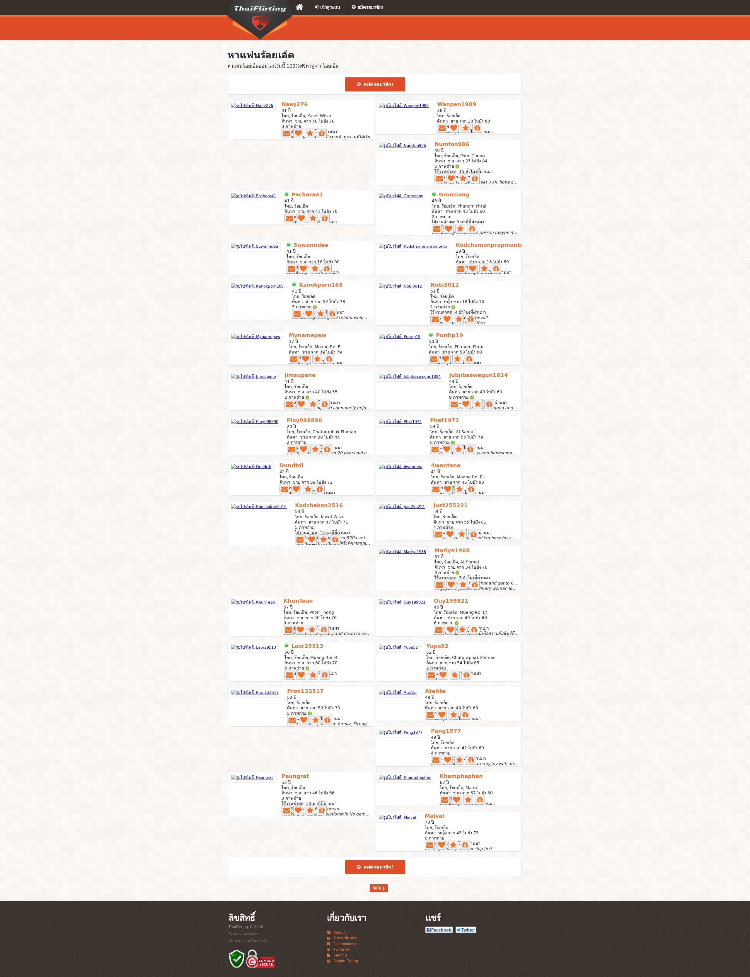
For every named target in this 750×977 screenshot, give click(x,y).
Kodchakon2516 (319, 506)
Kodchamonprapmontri (490, 245)
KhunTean (298, 601)
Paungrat (295, 777)
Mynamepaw (307, 336)
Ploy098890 (304, 421)
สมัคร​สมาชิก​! (377, 84)
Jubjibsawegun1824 (478, 376)
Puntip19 (449, 336)
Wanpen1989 (456, 105)
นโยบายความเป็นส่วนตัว (248, 941)
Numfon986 (451, 145)
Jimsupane (300, 376)
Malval (434, 816)
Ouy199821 (451, 601)
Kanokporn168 (321, 285)
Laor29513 (307, 646)
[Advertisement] (449, 28)
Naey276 (295, 105)
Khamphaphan (461, 777)
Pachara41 (307, 195)
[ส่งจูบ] (298, 133)
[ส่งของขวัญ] (322, 133)
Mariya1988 (452, 551)
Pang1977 (446, 731)
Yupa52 (437, 646)
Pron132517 (305, 692)
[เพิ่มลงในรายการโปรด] (310, 133)
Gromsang (454, 195)
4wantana (446, 466)
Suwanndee (311, 245)
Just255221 (450, 506)
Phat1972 (444, 421)
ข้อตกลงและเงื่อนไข (244, 934)
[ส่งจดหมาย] (287, 133)
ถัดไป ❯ (379, 888)
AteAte (435, 692)
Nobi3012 (444, 285)
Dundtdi (291, 466)
